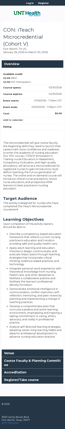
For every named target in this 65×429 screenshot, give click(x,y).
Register (43, 3)
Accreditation (15, 372)
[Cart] (52, 4)
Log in (30, 3)
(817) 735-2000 (10, 423)
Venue (9, 353)
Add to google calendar (47, 120)
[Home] (27, 12)
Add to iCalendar (55, 119)
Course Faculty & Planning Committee (32, 363)
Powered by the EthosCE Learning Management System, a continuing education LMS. (52, 426)
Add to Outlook (59, 120)
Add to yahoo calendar (51, 120)
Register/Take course (21, 380)
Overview (11, 64)
